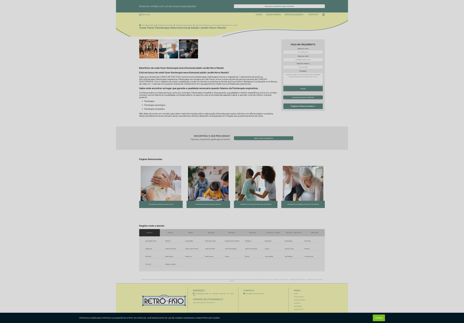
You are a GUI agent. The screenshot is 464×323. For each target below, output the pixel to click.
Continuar (379, 318)
